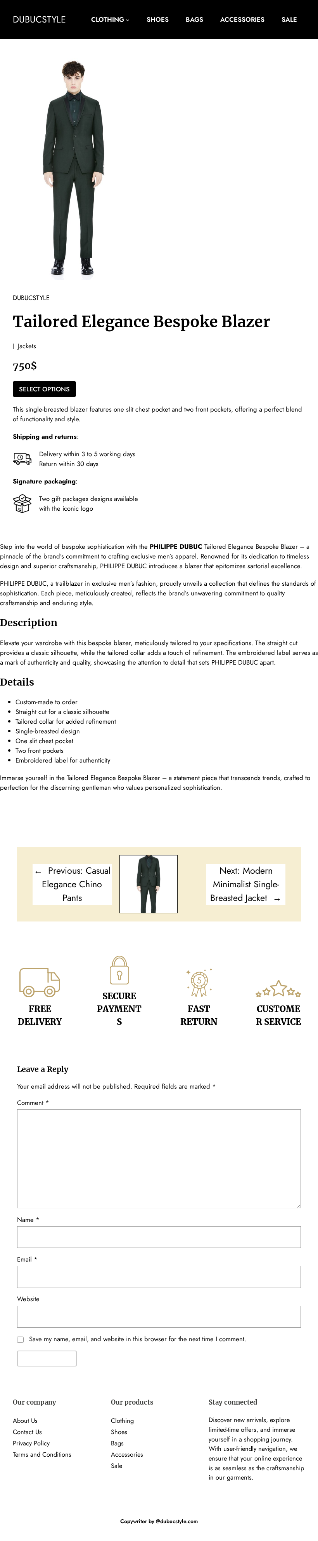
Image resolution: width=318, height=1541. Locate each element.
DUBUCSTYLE (39, 19)
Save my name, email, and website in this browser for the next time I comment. (137, 1339)
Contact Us (27, 1431)
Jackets (27, 346)
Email (27, 1259)
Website (28, 1299)
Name (28, 1219)
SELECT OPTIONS (44, 389)
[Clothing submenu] (128, 20)
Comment (33, 1102)
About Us (25, 1420)
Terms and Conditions (42, 1454)
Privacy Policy (31, 1443)
